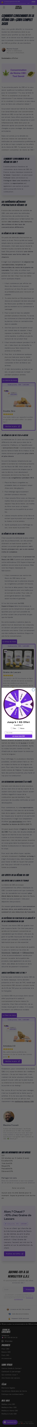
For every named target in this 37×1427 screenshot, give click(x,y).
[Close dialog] (33, 689)
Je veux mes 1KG (18, 736)
